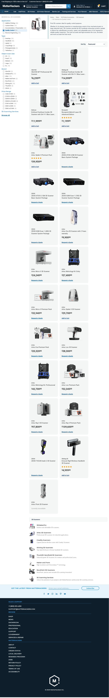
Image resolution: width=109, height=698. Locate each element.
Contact (12, 648)
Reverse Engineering (13, 33)
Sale (15, 11)
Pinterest (61, 594)
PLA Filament (82, 11)
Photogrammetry (11, 48)
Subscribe (90, 588)
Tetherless (9, 50)
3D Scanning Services (10, 112)
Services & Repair (16, 637)
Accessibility (14, 672)
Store (57, 17)
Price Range (6, 91)
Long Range (10, 45)
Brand (4, 69)
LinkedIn (56, 594)
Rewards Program (17, 657)
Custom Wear (11, 25)
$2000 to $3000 (11, 98)
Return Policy (15, 663)
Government (14, 634)
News (11, 619)
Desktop (9, 38)
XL (7, 66)
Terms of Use (14, 669)
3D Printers (31, 11)
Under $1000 (10, 94)
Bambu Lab (56, 11)
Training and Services (69, 11)
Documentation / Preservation (15, 28)
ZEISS (8, 88)
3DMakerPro (10, 74)
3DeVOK (9, 71)
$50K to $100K (10, 108)
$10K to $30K (10, 103)
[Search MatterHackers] (68, 6)
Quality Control (11, 30)
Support (12, 631)
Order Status (14, 651)
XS (7, 56)
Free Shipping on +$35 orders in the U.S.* (15, 1)
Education (13, 628)
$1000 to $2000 (11, 96)
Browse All (6, 115)
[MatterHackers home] (11, 6)
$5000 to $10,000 (11, 101)
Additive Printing (11, 23)
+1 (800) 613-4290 (46, 1)
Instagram (52, 594)
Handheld (9, 41)
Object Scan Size (8, 54)
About (11, 645)
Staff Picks (22, 11)
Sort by (83, 44)
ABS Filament (93, 11)
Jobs (11, 660)
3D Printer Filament (43, 11)
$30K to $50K (10, 106)
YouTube (65, 594)
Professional (15, 625)
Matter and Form (11, 78)
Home (52, 17)
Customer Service (35, 1)
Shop (11, 616)
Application (6, 21)
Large (8, 63)
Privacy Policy (15, 666)
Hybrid (8, 43)
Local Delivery (15, 654)
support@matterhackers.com (22, 609)
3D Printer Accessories (67, 17)
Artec (8, 76)
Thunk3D (9, 86)
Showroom (14, 622)
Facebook (44, 594)
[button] (33, 6)
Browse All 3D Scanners (11, 17)
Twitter (48, 594)
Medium (9, 61)
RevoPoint (9, 81)
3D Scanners (80, 17)
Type (3, 36)
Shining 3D (10, 83)
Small (8, 58)
